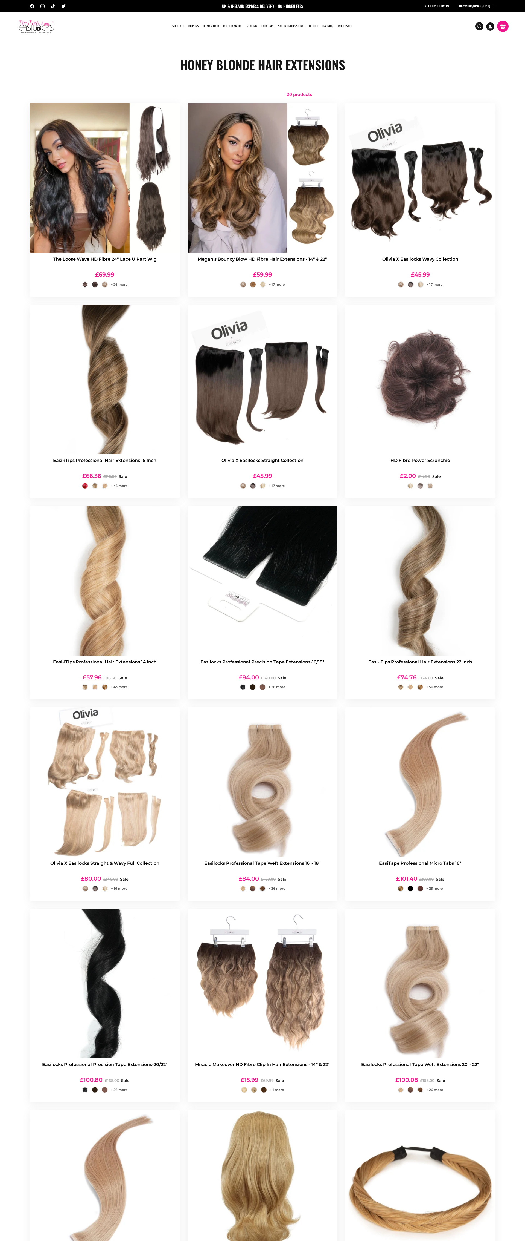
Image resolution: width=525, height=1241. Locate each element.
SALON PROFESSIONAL (291, 26)
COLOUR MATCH (233, 26)
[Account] (490, 26)
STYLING (252, 26)
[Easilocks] (36, 26)
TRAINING (327, 26)
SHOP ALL (178, 26)
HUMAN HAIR (211, 26)
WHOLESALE (344, 26)
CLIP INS (193, 26)
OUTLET (313, 26)
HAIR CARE (267, 26)
